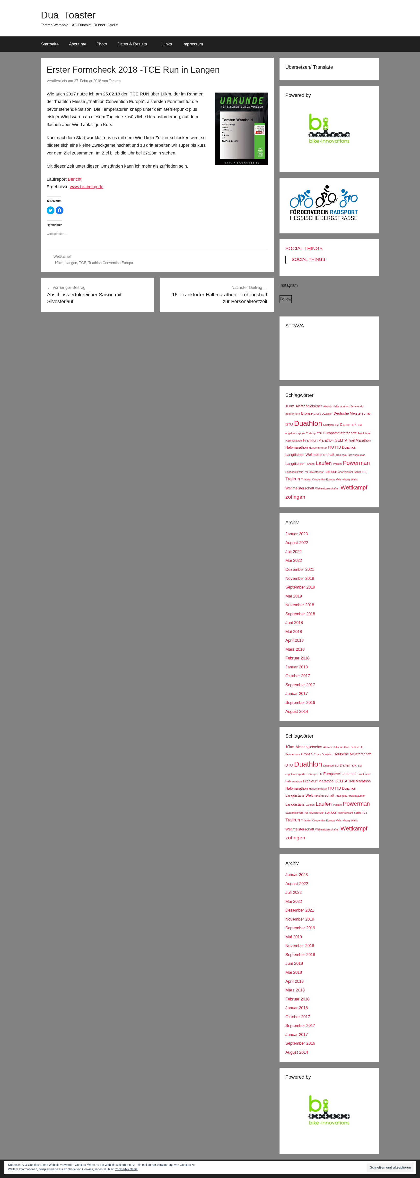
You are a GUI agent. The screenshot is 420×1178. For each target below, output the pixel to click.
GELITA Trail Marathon (353, 440)
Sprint (357, 471)
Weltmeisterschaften (327, 488)
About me (77, 44)
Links (167, 44)
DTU (289, 424)
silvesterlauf (316, 471)
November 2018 (299, 605)
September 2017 (300, 685)
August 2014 (296, 711)
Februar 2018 (297, 658)
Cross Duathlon (323, 413)
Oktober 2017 (297, 676)
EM (360, 424)
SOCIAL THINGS (304, 248)
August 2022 (296, 542)
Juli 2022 (293, 551)
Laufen (324, 463)
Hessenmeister (318, 447)
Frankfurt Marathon (318, 440)
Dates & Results (132, 44)
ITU (331, 447)
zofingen (295, 497)
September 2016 (300, 702)
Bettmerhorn (292, 413)
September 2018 (300, 614)
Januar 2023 (296, 534)
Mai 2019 (293, 596)
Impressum (193, 44)
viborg (346, 479)
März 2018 (295, 649)
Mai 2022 (293, 560)
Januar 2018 (296, 667)
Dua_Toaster (68, 15)
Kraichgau (341, 454)
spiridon (331, 471)
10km (58, 263)
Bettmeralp (356, 406)
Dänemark (348, 424)
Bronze (307, 413)
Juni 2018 (294, 622)
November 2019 (299, 578)
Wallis (354, 479)
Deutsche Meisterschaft (352, 413)
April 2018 (294, 640)
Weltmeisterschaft (299, 488)
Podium (337, 463)
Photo (101, 44)
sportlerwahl (345, 471)
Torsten (115, 81)
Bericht (74, 179)
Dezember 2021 (299, 569)
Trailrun (292, 478)
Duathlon (308, 423)
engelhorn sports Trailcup (300, 433)
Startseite (50, 44)
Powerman (356, 463)
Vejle (338, 479)
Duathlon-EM (331, 424)
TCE (82, 263)
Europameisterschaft (339, 433)
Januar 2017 (296, 693)
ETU (319, 433)
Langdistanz (295, 463)
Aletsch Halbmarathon (336, 406)
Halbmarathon (296, 447)
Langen (71, 263)
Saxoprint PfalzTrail (296, 471)
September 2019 (300, 587)
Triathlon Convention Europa (110, 263)
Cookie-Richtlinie (126, 1169)
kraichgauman (357, 454)
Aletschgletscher (309, 406)
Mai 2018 (293, 631)
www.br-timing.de (86, 186)
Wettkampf (62, 256)
